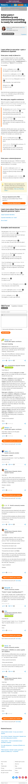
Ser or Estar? (4, 220)
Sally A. (6, 451)
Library (8, 7)
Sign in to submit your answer (12, 441)
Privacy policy (4, 783)
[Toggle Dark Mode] (15, 5)
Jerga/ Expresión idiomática (8, 214)
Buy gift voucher (4, 772)
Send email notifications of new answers (12, 329)
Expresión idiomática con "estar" (9, 217)
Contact (16, 772)
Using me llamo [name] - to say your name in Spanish (12, 732)
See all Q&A (4, 308)
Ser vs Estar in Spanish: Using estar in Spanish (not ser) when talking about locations (13, 737)
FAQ (2, 763)
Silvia (5, 365)
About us (17, 763)
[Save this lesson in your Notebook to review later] (8, 34)
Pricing (2, 768)
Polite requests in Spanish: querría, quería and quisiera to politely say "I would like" (12, 750)
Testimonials (4, 766)
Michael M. (7, 588)
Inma (5, 469)
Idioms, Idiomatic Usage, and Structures (11, 9)
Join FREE (20, 4)
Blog (16, 766)
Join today (18, 444)
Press (16, 770)
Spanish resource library (6, 770)
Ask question (5, 332)
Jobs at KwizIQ (18, 768)
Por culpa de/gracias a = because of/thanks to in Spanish (13, 746)
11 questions (23, 34)
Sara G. (6, 645)
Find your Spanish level (14, 203)
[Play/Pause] (18, 69)
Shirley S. (7, 340)
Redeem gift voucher (20, 761)
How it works (4, 761)
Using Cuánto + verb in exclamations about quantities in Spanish (11, 741)
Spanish (3, 7)
